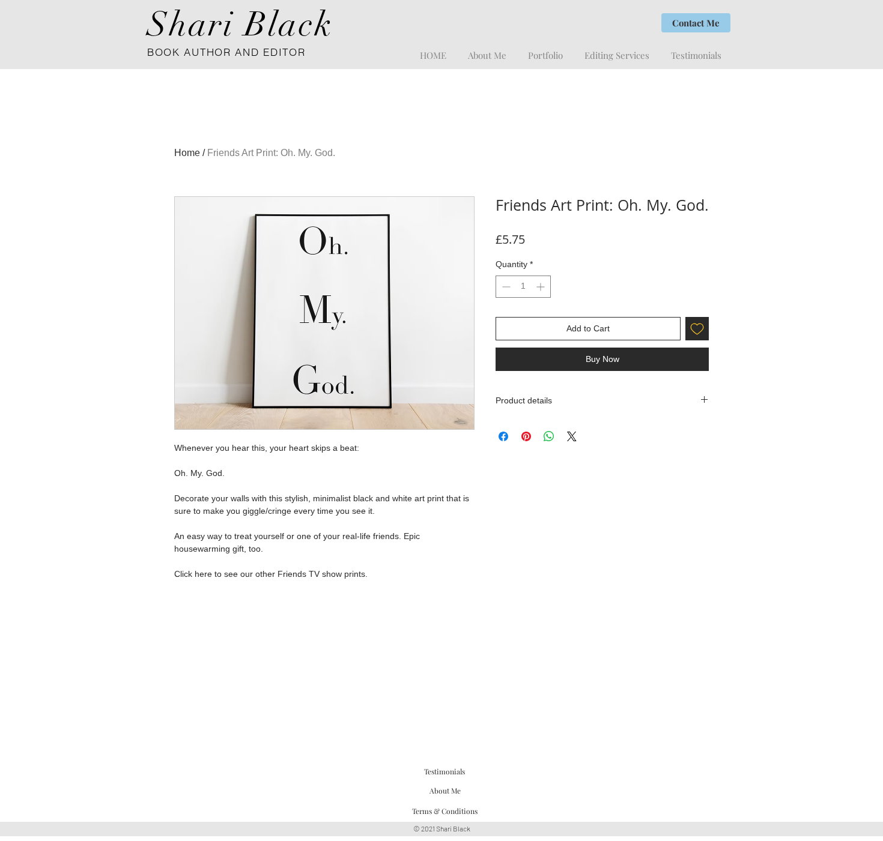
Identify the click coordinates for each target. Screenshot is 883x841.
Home (187, 153)
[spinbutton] (523, 286)
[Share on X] (572, 436)
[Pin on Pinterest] (526, 436)
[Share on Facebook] (503, 436)
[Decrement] (504, 286)
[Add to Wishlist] (697, 328)
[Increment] (541, 286)
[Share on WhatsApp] (549, 436)
